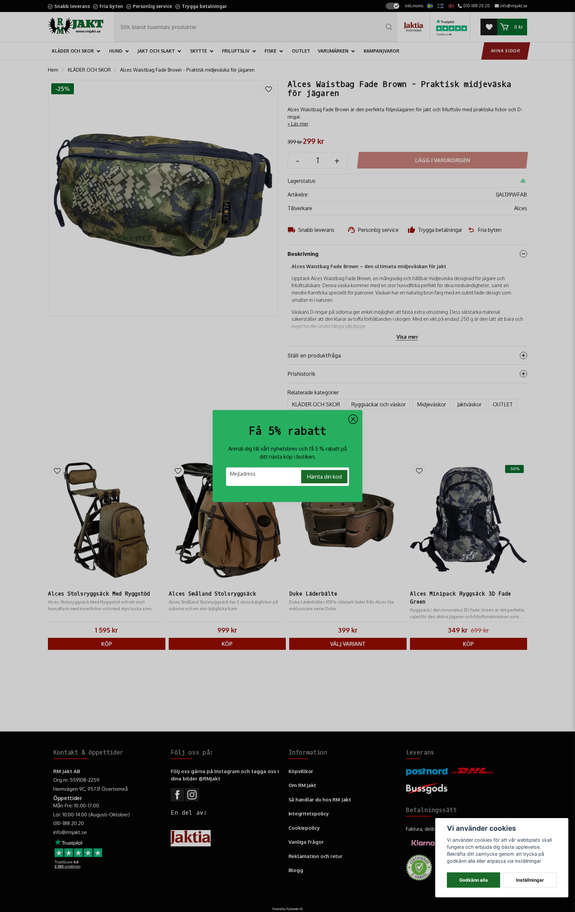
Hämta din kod (324, 476)
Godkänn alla (473, 880)
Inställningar (530, 880)
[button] (353, 419)
